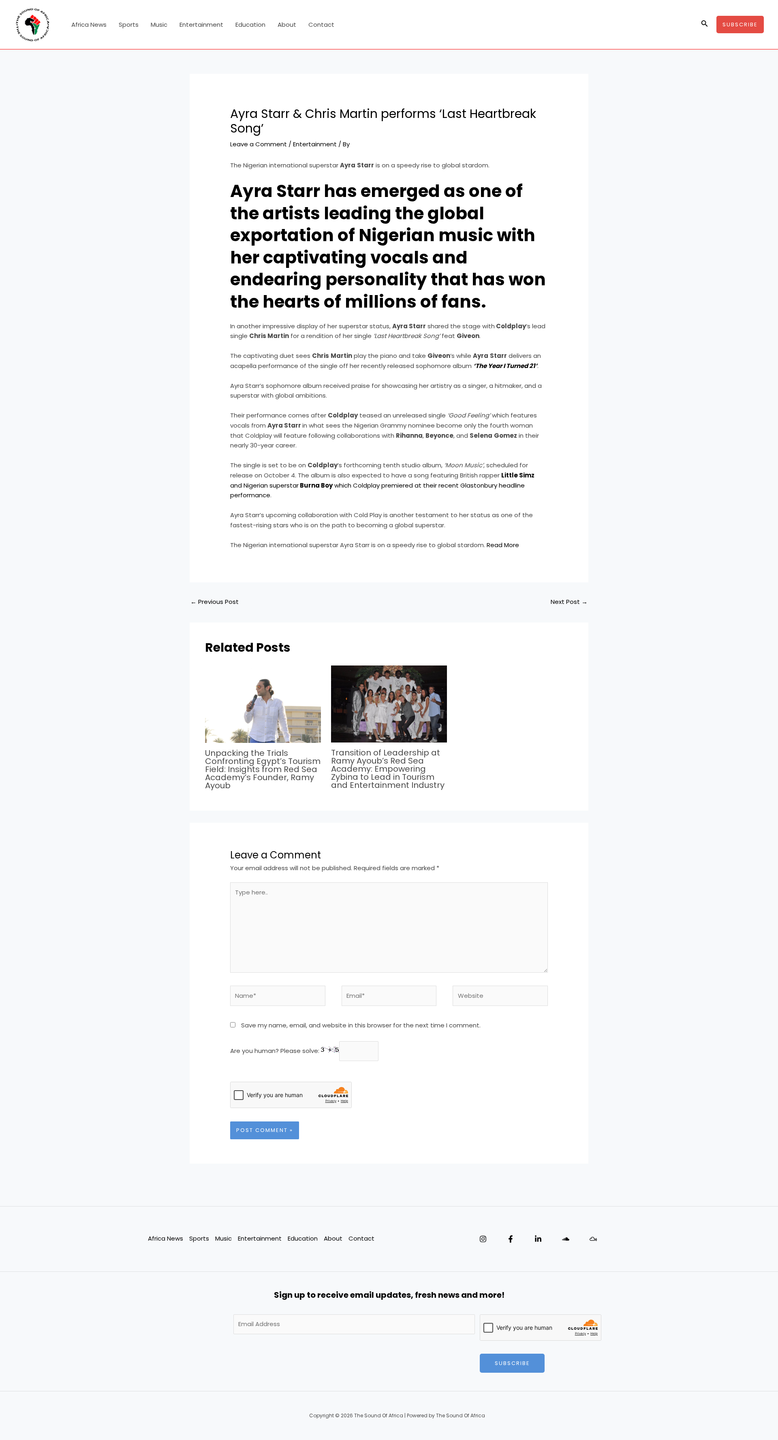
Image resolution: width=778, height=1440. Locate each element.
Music (159, 24)
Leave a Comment (258, 144)
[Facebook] (510, 1239)
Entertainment (201, 24)
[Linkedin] (538, 1239)
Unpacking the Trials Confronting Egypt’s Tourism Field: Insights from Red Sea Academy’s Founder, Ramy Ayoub (263, 769)
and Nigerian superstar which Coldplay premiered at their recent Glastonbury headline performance (382, 485)
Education (250, 24)
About (287, 24)
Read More (503, 545)
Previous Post (214, 601)
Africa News (89, 24)
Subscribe (512, 1363)
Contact (321, 24)
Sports (129, 24)
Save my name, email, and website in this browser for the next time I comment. (361, 1025)
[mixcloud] (593, 1239)
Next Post (569, 601)
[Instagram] (483, 1239)
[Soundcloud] (565, 1239)
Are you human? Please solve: (275, 1050)
